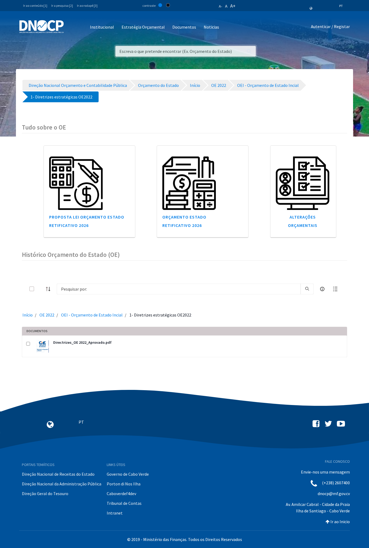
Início (27, 315)
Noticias (211, 27)
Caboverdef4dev (121, 493)
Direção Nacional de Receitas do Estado (58, 474)
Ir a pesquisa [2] (62, 6)
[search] (307, 289)
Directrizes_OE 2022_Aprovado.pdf (82, 342)
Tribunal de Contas (124, 503)
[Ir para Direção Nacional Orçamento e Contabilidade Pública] (41, 26)
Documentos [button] (184, 27)
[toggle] (40, 288)
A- (220, 6)
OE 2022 (46, 315)
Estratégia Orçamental (143, 27)
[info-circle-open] (322, 289)
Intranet (115, 513)
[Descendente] (49, 289)
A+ (233, 6)
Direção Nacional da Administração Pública (61, 483)
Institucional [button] (102, 27)
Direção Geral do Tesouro (45, 493)
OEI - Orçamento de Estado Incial (92, 315)
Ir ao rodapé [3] (87, 6)
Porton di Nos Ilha (123, 483)
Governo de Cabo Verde (128, 474)
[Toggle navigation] (71, 27)
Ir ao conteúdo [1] (35, 6)
